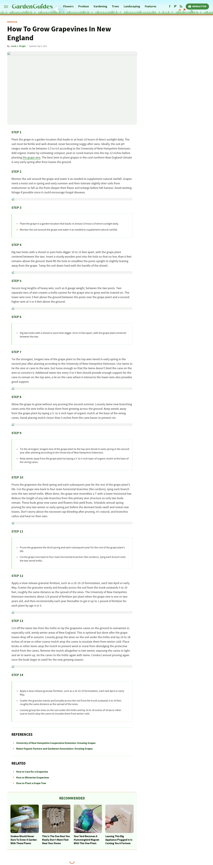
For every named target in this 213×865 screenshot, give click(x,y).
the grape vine (31, 157)
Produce (83, 6)
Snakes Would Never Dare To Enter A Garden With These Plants (23, 840)
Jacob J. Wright (18, 46)
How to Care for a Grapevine (32, 771)
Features (150, 6)
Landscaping (132, 6)
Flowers (68, 6)
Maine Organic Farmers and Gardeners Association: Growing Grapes (54, 748)
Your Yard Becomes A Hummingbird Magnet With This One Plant (86, 840)
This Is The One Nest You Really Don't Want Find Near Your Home (56, 840)
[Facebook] (169, 6)
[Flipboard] (175, 6)
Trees (115, 6)
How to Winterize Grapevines (32, 777)
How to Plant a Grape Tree (31, 783)
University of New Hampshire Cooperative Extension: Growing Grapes (56, 743)
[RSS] (181, 6)
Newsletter (199, 6)
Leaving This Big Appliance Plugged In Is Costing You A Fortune (118, 840)
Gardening (100, 6)
